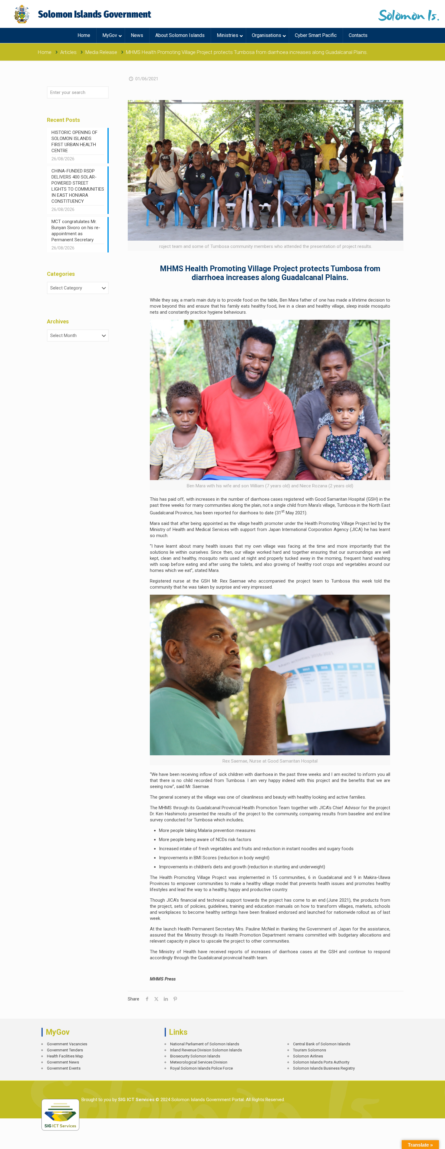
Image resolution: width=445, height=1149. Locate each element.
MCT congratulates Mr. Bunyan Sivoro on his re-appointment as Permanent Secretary (75, 230)
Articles (68, 52)
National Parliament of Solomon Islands (204, 1044)
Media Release (101, 52)
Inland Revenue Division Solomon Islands (206, 1050)
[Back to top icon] (419, 1140)
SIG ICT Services (135, 1099)
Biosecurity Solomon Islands (195, 1056)
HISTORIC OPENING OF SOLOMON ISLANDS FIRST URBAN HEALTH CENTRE (74, 141)
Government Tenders (65, 1050)
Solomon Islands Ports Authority (321, 1062)
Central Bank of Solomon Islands (321, 1044)
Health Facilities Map (65, 1056)
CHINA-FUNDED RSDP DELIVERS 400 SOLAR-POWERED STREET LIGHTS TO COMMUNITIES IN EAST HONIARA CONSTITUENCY (77, 186)
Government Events (64, 1068)
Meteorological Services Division (198, 1062)
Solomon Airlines (308, 1056)
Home (44, 52)
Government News (63, 1062)
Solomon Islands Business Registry (324, 1068)
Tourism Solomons (309, 1050)
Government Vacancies (67, 1044)
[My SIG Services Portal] (83, 14)
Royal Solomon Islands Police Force (201, 1068)
